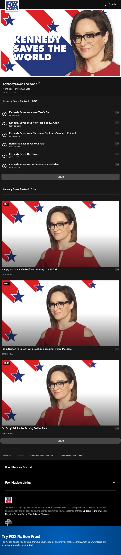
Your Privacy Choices (38, 514)
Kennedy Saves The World (20, 84)
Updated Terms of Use (93, 511)
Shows (20, 456)
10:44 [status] (6, 363)
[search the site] (104, 4)
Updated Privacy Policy (16, 514)
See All (60, 176)
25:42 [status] (6, 283)
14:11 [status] (6, 204)
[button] (104, 4)
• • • (117, 112)
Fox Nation (6, 456)
